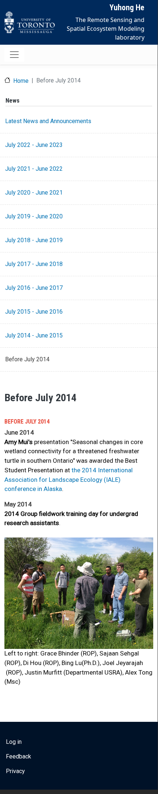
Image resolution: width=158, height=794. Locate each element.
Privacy (15, 771)
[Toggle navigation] (14, 55)
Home (21, 80)
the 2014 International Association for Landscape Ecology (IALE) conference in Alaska (68, 479)
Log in (14, 741)
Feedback (18, 756)
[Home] (29, 23)
